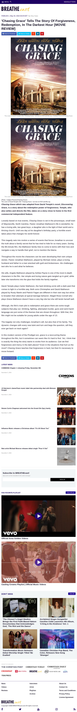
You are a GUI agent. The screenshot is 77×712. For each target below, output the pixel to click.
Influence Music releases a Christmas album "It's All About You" (25, 428)
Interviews (33, 683)
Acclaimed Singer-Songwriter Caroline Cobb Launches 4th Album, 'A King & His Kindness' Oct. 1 (57, 621)
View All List (70, 492)
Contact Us (63, 687)
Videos (3, 687)
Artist (32, 687)
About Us (62, 683)
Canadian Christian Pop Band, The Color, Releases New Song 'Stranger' (56, 652)
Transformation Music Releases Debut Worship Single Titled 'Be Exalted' (18, 652)
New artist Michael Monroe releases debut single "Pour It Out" (24, 448)
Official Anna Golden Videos (14, 538)
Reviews (4, 690)
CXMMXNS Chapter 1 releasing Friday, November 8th (21, 368)
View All (71, 593)
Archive (32, 694)
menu (2, 2)
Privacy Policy (64, 694)
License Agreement (66, 697)
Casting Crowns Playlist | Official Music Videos (23, 584)
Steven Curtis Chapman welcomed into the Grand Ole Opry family (26, 408)
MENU (6, 2)
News (3, 683)
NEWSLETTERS (70, 2)
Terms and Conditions (67, 690)
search (11, 2)
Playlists (33, 690)
